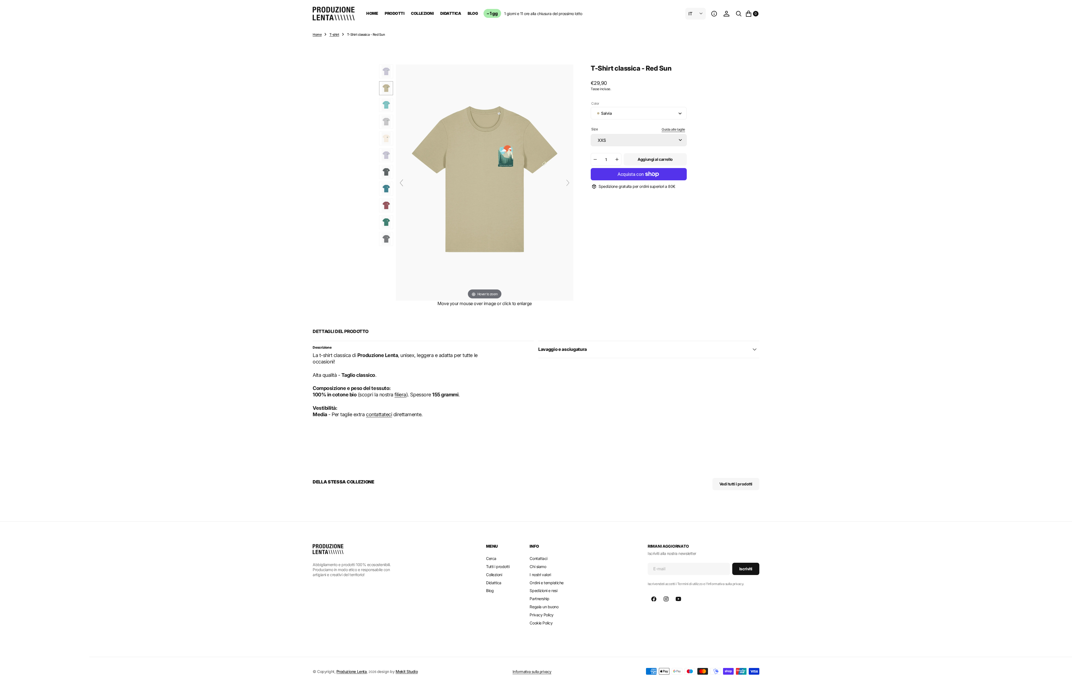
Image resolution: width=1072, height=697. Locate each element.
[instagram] (666, 599)
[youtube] (678, 599)
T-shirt (334, 34)
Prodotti (394, 13)
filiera (400, 394)
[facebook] (654, 599)
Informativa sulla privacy (532, 671)
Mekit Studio (407, 671)
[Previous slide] (401, 182)
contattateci (379, 414)
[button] (714, 14)
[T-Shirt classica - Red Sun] (386, 71)
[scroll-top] (1062, 687)
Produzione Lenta (351, 671)
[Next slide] (567, 182)
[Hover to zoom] (484, 182)
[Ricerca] (739, 14)
